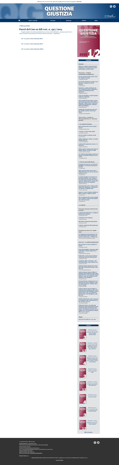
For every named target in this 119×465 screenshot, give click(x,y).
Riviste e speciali (33, 20)
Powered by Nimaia (59, 460)
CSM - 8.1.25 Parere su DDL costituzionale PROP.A (32, 38)
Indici (96, 20)
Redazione (68, 20)
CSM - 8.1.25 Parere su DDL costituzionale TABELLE (32, 49)
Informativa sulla (24, 455)
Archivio (84, 20)
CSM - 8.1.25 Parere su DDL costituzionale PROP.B (32, 43)
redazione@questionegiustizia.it (36, 453)
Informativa (79, 1)
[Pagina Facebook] (111, 6)
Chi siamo (52, 20)
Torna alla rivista (25, 26)
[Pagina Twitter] (114, 6)
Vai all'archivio (89, 432)
